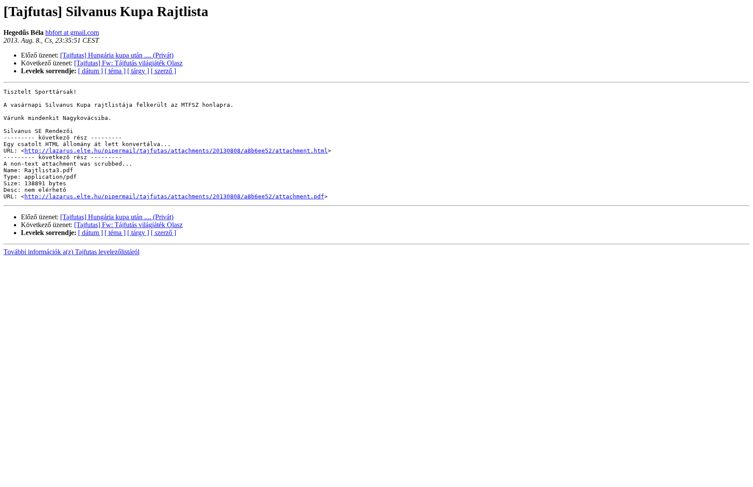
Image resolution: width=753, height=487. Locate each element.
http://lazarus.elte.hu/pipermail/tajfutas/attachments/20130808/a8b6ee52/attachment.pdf (174, 196)
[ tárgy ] (138, 71)
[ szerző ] (163, 71)
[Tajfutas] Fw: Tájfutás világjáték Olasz (128, 63)
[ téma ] (115, 71)
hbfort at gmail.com (72, 32)
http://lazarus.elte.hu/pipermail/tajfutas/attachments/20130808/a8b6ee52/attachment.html (176, 150)
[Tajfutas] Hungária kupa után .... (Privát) (116, 55)
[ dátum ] (90, 71)
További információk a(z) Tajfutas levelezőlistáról (71, 251)
